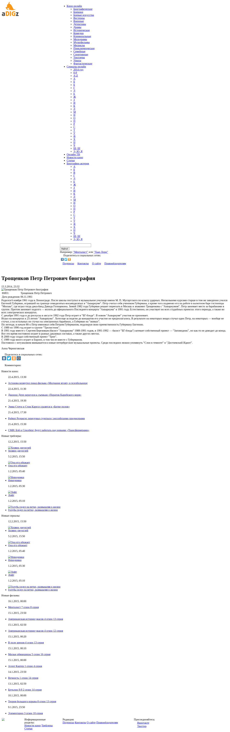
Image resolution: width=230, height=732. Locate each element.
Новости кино (75, 157)
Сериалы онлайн (76, 66)
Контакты (83, 263)
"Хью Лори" (101, 252)
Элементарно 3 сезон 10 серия (25, 713)
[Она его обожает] (19, 542)
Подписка (68, 263)
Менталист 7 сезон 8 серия (23, 607)
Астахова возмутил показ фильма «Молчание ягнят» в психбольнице (48, 383)
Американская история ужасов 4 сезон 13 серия (35, 619)
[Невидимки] (16, 557)
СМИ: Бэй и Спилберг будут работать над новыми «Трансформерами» (48, 430)
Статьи (71, 160)
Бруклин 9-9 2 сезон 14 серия (25, 689)
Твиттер (141, 726)
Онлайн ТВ (73, 154)
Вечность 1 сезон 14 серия (23, 677)
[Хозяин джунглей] (19, 527)
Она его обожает (17, 465)
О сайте (96, 263)
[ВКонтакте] (62, 259)
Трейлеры (47, 725)
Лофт (11, 495)
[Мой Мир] (19, 358)
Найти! (64, 249)
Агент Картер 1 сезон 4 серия (25, 666)
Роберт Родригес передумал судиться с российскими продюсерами (46, 418)
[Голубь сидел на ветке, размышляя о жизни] (34, 586)
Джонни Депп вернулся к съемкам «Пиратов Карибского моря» (44, 394)
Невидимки (15, 480)
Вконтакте (143, 722)
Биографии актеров (78, 163)
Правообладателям (115, 263)
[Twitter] (66, 259)
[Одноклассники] (69, 259)
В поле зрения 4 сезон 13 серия (26, 642)
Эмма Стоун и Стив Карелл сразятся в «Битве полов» (39, 406)
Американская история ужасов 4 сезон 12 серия (35, 630)
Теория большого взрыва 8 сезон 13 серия (32, 701)
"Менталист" (80, 252)
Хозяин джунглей (18, 450)
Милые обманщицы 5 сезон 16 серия (29, 654)
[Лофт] (12, 571)
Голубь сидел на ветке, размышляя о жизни (33, 510)
